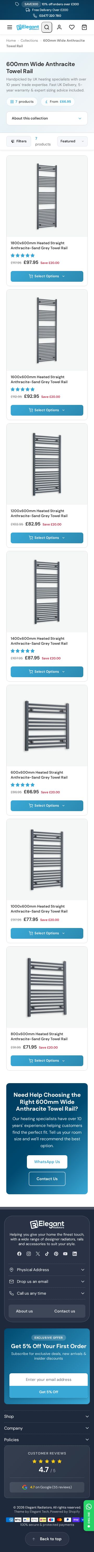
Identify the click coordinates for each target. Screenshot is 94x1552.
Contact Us (47, 1178)
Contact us (64, 1311)
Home (11, 40)
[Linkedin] (74, 1253)
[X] (37, 1253)
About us (24, 1311)
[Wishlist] (71, 27)
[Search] (46, 27)
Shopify (74, 1512)
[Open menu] (9, 27)
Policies (11, 1439)
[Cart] (84, 27)
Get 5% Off (48, 1392)
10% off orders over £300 (52, 4)
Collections (29, 40)
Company (13, 1428)
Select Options (46, 276)
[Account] (59, 27)
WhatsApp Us (47, 1161)
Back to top (51, 1539)
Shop (9, 1416)
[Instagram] (28, 1253)
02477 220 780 (50, 16)
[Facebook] (19, 1253)
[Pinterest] (56, 1253)
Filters (21, 141)
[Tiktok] (46, 1253)
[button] (23, 255)
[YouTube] (65, 1253)
